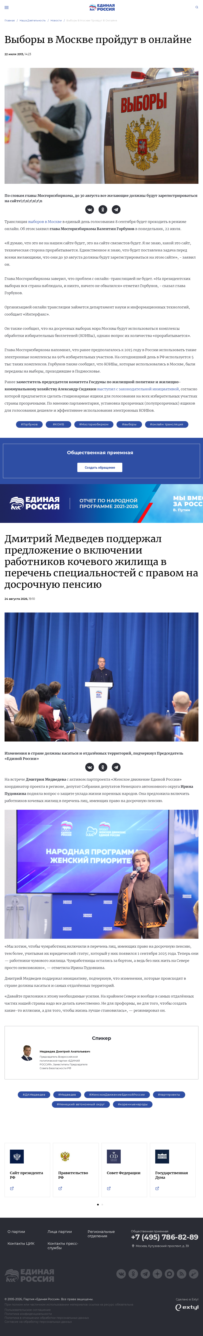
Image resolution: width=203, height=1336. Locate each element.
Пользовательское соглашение (28, 1310)
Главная (10, 20)
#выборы (129, 424)
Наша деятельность (33, 20)
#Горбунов (29, 424)
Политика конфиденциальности (28, 1314)
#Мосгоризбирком (93, 424)
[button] (98, 1204)
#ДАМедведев (34, 1094)
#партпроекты (169, 1094)
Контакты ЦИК (21, 1243)
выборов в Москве (45, 221)
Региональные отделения (101, 1234)
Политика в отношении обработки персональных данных (47, 1318)
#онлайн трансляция (166, 424)
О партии (16, 1232)
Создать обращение (100, 467)
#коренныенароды (132, 1104)
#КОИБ (58, 424)
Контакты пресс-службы (63, 1245)
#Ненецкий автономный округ (81, 1104)
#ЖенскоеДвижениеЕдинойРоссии (117, 1094)
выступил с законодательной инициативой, (138, 389)
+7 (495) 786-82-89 (164, 1237)
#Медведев (67, 1094)
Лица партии (60, 1232)
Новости (56, 20)
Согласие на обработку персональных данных (38, 1322)
